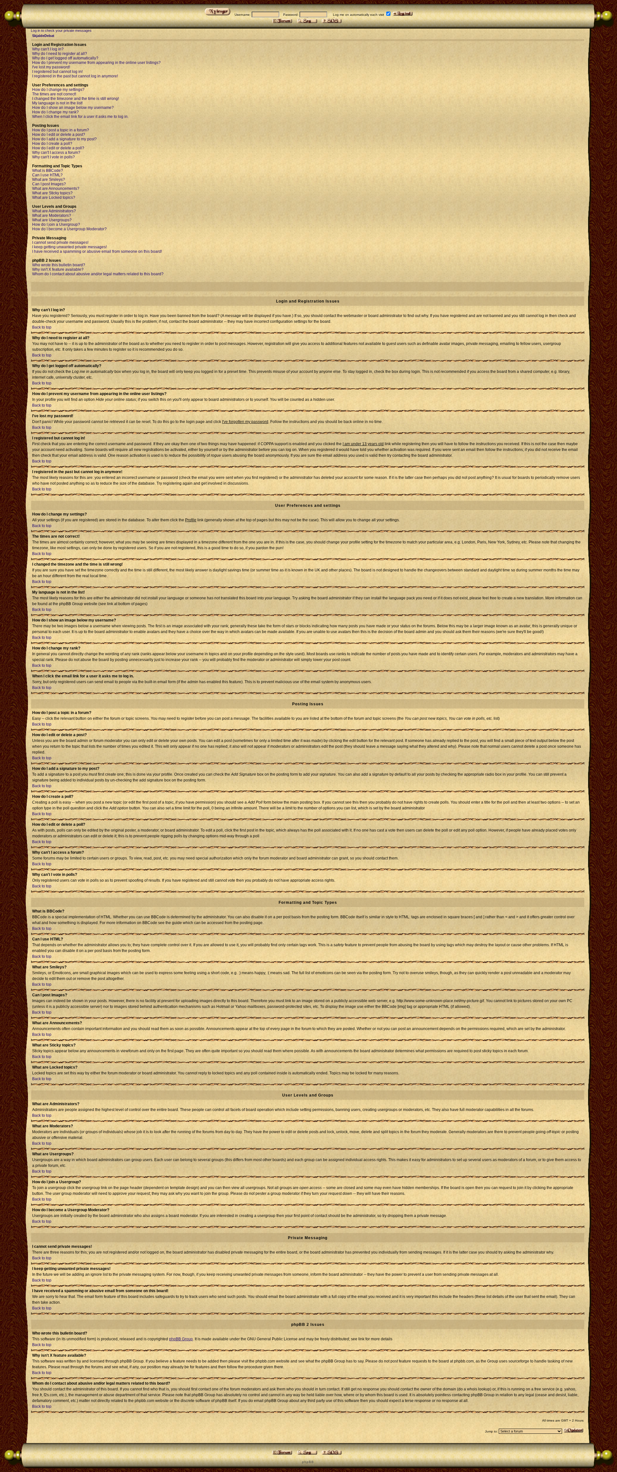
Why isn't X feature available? (58, 269)
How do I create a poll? (52, 143)
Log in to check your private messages (61, 30)
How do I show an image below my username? (73, 107)
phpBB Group (181, 1339)
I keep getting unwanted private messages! (69, 247)
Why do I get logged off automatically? (65, 58)
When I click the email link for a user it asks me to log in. (80, 116)
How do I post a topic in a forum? (60, 130)
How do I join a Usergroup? (56, 224)
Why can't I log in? (48, 49)
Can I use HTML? (47, 175)
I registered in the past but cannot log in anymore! (75, 76)
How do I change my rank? (55, 112)
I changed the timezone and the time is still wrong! (75, 98)
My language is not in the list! (57, 103)
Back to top (41, 327)
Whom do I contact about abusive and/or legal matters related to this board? (98, 274)
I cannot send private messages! (60, 242)
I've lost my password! (51, 67)
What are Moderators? (51, 215)
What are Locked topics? (53, 197)
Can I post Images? (49, 184)
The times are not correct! (54, 94)
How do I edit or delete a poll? (58, 148)
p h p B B (307, 1462)
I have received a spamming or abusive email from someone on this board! (97, 251)
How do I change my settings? (58, 89)
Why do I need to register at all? (59, 53)
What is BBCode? (47, 170)
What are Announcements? (55, 188)
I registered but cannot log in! (57, 71)
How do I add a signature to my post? (64, 139)
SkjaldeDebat (43, 36)
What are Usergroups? (52, 220)
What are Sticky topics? (52, 193)
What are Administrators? (54, 211)
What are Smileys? (48, 179)
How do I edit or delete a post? (58, 134)
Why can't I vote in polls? (53, 157)
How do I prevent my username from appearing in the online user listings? (96, 62)
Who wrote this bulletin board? (58, 265)
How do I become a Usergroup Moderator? (69, 229)
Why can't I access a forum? (56, 152)
